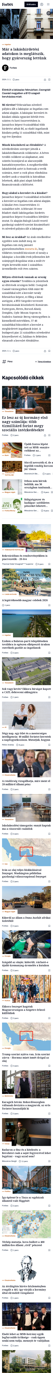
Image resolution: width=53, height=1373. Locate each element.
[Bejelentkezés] (41, 4)
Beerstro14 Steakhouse (32, 474)
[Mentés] (49, 79)
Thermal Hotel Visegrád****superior (17, 564)
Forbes (5, 435)
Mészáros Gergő (31, 492)
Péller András (8, 745)
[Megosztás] (45, 79)
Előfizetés (31, 4)
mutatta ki (31, 248)
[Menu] (48, 4)
